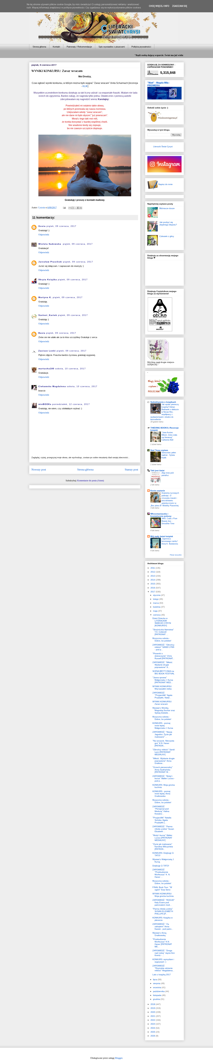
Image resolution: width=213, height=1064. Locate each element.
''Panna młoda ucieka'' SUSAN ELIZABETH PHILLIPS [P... (162, 911)
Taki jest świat (157, 470)
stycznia (157, 595)
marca (156, 603)
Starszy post (131, 469)
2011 (153, 568)
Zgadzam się (179, 6)
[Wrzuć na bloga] (72, 207)
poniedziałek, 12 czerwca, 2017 (71, 404)
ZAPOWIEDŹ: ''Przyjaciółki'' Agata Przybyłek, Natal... (162, 695)
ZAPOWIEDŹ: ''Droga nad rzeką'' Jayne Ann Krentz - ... (163, 953)
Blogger (118, 1058)
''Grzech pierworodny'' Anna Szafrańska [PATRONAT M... (162, 769)
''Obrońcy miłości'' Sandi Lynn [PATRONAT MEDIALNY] (163, 752)
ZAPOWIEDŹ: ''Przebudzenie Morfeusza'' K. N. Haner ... (161, 873)
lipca (155, 979)
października (159, 991)
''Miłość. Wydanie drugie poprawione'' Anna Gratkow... (163, 760)
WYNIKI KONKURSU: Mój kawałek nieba (162, 687)
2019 (153, 1008)
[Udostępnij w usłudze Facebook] (78, 207)
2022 (153, 1020)
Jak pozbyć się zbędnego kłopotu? (168, 223)
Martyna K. (45, 297)
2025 (153, 1032)
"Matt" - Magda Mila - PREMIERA (158, 84)
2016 (153, 588)
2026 (153, 1036)
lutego (156, 599)
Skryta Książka (47, 279)
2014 (153, 580)
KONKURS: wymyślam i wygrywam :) (163, 960)
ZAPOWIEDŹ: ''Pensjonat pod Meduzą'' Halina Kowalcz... (160, 810)
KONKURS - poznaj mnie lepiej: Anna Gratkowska (161, 793)
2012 (153, 572)
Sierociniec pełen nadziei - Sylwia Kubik (169, 455)
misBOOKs (44, 404)
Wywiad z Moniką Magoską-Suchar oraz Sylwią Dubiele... (163, 710)
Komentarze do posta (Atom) (90, 480)
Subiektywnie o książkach (163, 402)
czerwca (157, 615)
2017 (153, 591)
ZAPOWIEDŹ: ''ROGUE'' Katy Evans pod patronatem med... (163, 902)
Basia (41, 333)
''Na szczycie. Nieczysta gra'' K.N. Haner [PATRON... (163, 743)
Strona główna (39, 46)
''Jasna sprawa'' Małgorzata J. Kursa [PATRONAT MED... (162, 680)
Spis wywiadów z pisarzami (112, 46)
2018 (153, 1004)
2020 (153, 1012)
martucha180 (46, 368)
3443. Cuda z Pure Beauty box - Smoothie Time (169, 521)
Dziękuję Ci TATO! (160, 866)
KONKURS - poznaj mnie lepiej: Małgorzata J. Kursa (162, 725)
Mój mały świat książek (161, 536)
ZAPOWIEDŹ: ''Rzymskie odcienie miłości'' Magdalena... (163, 968)
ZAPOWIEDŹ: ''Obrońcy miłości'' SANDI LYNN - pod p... (163, 647)
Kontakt (56, 46)
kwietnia (157, 607)
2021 (153, 1016)
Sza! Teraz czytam (159, 450)
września (157, 987)
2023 (153, 1024)
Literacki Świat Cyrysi (163, 146)
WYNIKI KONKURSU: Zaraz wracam (162, 702)
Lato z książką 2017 (161, 974)
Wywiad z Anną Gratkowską (159, 934)
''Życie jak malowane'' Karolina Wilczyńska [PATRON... (162, 846)
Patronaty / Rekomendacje (79, 46)
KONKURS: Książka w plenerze (162, 918)
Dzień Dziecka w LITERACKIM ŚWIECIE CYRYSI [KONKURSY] (161, 622)
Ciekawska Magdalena (52, 386)
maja (155, 611)
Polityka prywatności (141, 46)
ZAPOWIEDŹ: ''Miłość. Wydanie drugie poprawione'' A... (162, 664)
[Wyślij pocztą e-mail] (69, 207)
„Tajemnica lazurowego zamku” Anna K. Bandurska (170, 541)
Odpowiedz (43, 234)
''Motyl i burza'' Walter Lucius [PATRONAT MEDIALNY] (162, 837)
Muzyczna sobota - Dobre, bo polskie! (161, 639)
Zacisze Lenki (47, 351)
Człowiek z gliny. (166, 236)
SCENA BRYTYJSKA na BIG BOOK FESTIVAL (163, 672)
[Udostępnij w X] (75, 207)
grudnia (157, 999)
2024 (153, 1028)
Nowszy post (38, 469)
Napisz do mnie (165, 184)
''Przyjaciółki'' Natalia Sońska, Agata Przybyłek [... (161, 820)
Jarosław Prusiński (50, 262)
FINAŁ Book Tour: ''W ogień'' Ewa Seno (162, 888)
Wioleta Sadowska (50, 244)
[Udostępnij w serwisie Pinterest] (80, 207)
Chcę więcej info (159, 6)
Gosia (42, 226)
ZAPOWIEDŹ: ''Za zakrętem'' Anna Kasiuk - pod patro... (162, 926)
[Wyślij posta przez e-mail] (64, 207)
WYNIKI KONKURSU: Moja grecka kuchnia (163, 894)
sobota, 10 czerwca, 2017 (70, 368)
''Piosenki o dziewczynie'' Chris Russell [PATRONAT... (163, 656)
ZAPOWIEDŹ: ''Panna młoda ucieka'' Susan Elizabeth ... (163, 829)
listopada (157, 995)
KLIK (85, 86)
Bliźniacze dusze (167, 208)
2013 (153, 576)
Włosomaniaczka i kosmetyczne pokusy (160, 515)
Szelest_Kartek (47, 315)
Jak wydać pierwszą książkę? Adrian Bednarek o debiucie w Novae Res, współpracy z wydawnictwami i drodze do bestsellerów (164, 412)
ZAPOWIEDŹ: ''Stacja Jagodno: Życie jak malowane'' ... (162, 734)
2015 (153, 584)
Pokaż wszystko (176, 555)
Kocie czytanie (157, 490)
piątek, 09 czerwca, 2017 (61, 226)
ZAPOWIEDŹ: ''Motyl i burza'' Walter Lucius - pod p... (163, 778)
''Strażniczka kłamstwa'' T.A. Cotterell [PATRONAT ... (163, 632)
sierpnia (157, 983)
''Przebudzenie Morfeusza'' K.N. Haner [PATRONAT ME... (162, 943)
